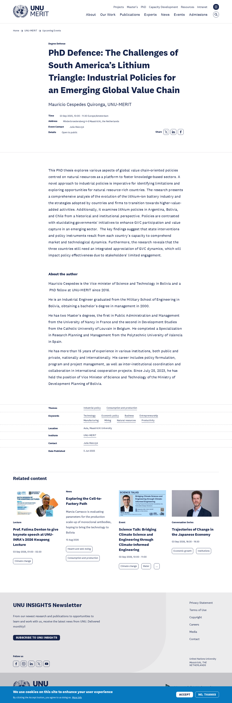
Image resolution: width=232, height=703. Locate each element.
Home (16, 30)
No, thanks (207, 694)
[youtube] (47, 664)
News (165, 14)
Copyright (195, 617)
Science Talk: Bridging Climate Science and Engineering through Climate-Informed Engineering (137, 539)
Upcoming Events (51, 30)
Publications (130, 14)
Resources (187, 7)
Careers (194, 624)
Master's (132, 7)
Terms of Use (197, 610)
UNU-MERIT (30, 30)
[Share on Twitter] (166, 132)
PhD (143, 7)
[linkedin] (31, 664)
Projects (118, 7)
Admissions (198, 14)
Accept (184, 694)
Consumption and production (83, 558)
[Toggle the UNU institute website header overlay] (216, 7)
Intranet (202, 7)
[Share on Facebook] (181, 132)
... (157, 566)
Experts (150, 14)
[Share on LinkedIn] (173, 132)
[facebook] (16, 664)
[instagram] (24, 664)
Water (146, 566)
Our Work (107, 14)
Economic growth (182, 550)
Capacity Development (163, 7)
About (91, 14)
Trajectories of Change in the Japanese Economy (193, 532)
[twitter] (39, 664)
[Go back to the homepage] (31, 17)
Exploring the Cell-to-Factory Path (84, 501)
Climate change (23, 561)
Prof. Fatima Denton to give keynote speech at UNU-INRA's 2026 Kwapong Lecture (35, 537)
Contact (194, 639)
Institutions (204, 550)
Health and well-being (79, 548)
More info (77, 697)
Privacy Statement (201, 602)
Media (193, 631)
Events (179, 14)
